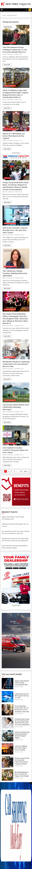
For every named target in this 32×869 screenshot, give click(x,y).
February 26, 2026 (19, 278)
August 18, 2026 (19, 739)
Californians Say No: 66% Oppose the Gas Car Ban (22, 696)
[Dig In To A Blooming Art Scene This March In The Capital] (16, 121)
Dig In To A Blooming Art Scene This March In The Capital (14, 135)
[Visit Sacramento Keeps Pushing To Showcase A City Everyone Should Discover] (16, 35)
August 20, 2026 (19, 713)
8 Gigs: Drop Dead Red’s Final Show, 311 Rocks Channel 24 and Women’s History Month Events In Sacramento (15, 186)
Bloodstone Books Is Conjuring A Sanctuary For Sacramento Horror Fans (16, 364)
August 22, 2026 (19, 686)
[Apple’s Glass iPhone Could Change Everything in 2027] (7, 683)
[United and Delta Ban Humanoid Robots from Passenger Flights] (7, 735)
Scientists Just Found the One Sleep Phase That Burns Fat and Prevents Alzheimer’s (15, 540)
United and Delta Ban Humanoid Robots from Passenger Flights (22, 735)
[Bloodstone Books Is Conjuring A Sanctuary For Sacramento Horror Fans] (16, 349)
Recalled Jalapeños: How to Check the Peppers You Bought (22, 774)
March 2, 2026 (19, 191)
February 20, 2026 (19, 454)
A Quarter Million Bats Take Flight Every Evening (21, 748)
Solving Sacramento (8, 54)
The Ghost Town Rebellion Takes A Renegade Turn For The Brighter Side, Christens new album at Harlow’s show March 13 (15, 318)
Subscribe (30, 10)
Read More (7, 65)
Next (25, 471)
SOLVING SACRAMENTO (9, 42)
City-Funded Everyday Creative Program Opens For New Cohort (15, 450)
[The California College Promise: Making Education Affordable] (16, 259)
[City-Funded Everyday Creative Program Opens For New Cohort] (16, 435)
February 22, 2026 (19, 368)
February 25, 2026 (19, 325)
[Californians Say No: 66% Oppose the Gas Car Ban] (7, 696)
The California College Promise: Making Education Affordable (15, 273)
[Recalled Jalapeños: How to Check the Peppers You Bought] (7, 775)
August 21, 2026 (19, 699)
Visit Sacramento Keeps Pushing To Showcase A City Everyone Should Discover (15, 49)
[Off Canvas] (2, 9)
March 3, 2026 (19, 140)
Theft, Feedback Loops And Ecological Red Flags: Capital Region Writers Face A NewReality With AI (15, 93)
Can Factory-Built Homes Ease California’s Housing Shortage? (16, 407)
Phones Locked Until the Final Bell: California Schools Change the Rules (22, 761)
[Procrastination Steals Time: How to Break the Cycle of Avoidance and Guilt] (7, 709)
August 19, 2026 (19, 726)
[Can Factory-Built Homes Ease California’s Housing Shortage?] (16, 392)
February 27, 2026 (19, 235)
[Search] (27, 10)
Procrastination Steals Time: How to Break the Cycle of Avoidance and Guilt (22, 709)
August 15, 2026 (19, 778)
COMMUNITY (7, 178)
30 (21, 471)
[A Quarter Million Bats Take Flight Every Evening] (7, 749)
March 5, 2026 (19, 54)
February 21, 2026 (19, 411)
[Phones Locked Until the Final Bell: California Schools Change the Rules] (7, 762)
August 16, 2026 (19, 765)
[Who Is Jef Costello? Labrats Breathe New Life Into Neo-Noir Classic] (16, 215)
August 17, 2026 (19, 752)
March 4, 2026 (19, 99)
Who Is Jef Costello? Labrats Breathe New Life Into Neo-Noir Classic (15, 230)
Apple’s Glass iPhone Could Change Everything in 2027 (22, 683)
